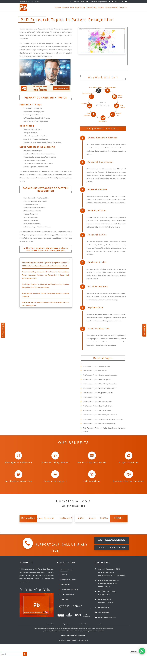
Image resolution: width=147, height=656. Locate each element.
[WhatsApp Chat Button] (142, 651)
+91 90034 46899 (78, 2)
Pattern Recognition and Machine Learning (38, 163)
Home (57, 8)
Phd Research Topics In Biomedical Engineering (99, 424)
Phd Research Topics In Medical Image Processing (100, 375)
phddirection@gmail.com (98, 2)
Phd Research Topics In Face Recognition (97, 379)
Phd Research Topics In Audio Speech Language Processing (103, 419)
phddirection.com (45, 628)
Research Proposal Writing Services (73, 635)
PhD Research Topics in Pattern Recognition (37, 43)
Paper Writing (80, 8)
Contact (37, 2)
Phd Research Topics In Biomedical (95, 371)
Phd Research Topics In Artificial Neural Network (99, 388)
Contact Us (123, 8)
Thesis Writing (91, 8)
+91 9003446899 (111, 540)
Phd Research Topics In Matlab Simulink (96, 366)
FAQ (32, 2)
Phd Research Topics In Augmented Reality (97, 393)
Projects (101, 8)
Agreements (66, 624)
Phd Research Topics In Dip (92, 397)
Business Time (49, 624)
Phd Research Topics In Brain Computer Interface (100, 415)
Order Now (144, 331)
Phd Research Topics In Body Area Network (97, 406)
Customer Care (83, 624)
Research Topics (24, 2)
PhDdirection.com (72, 631)
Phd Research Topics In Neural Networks (97, 410)
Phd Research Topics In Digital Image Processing (99, 384)
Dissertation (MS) (111, 8)
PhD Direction (69, 640)
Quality (99, 624)
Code (72, 8)
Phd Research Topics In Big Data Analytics (97, 401)
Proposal (65, 8)
